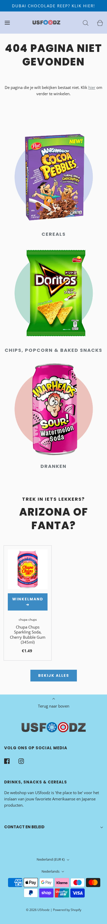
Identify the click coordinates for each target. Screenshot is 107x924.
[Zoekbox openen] (85, 22)
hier (91, 87)
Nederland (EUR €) (51, 859)
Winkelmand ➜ (27, 601)
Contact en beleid (24, 827)
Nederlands (51, 871)
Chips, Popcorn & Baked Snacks (53, 350)
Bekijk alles (53, 675)
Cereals (54, 234)
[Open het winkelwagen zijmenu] (100, 22)
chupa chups (28, 619)
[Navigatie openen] (7, 22)
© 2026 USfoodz (38, 910)
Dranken (53, 466)
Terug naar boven (53, 706)
